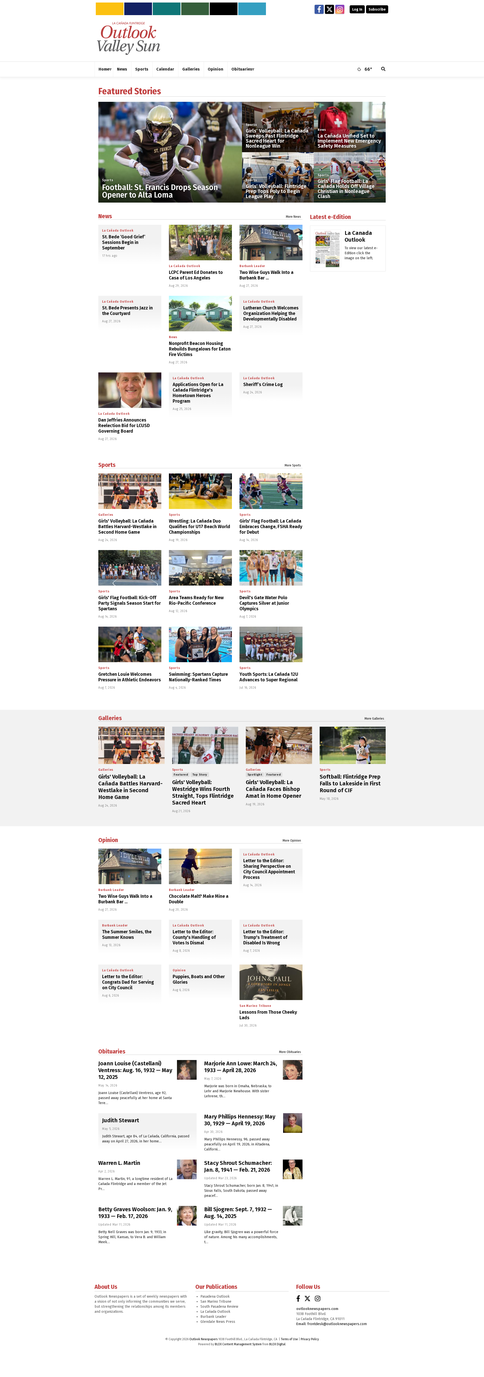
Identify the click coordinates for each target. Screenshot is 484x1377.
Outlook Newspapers (203, 1339)
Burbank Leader (252, 266)
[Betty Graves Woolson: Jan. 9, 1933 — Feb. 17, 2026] (187, 1216)
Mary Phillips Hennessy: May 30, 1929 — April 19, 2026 (239, 1120)
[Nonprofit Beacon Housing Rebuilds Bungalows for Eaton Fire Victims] (200, 313)
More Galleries (374, 718)
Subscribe (377, 9)
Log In (357, 9)
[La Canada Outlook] (327, 250)
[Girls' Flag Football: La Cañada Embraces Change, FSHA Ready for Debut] (270, 491)
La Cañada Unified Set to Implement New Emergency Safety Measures (349, 141)
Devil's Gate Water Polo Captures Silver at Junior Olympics (264, 603)
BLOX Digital (277, 1344)
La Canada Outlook (358, 236)
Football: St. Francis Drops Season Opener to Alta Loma (160, 191)
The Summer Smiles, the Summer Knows (127, 934)
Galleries (105, 515)
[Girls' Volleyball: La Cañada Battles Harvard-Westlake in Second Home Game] (129, 491)
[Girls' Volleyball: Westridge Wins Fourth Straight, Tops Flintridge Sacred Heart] (205, 745)
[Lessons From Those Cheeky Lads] (270, 982)
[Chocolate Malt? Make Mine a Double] (200, 866)
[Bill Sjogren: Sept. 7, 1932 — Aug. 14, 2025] (292, 1216)
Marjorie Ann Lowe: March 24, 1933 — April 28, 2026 (240, 1067)
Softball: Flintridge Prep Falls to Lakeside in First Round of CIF (350, 783)
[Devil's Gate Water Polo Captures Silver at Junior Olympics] (270, 568)
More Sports (293, 465)
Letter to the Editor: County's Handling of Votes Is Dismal (194, 937)
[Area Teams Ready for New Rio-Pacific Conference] (200, 568)
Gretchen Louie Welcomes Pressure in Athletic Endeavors (129, 677)
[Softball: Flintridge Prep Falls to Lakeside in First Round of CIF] (353, 745)
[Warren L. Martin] (187, 1169)
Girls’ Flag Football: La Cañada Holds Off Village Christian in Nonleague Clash (346, 188)
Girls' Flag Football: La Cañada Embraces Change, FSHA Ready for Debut (270, 526)
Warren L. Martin (119, 1163)
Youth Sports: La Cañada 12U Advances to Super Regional (268, 677)
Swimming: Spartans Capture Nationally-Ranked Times (198, 677)
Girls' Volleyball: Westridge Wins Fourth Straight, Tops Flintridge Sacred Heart (203, 792)
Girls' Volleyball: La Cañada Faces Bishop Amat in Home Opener (273, 789)
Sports (107, 180)
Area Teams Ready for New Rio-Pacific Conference (196, 600)
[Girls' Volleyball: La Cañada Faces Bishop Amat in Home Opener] (279, 745)
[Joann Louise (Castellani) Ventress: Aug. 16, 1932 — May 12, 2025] (187, 1070)
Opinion (108, 840)
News (322, 130)
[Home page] (129, 38)
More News (293, 216)
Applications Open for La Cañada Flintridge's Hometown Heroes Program (198, 393)
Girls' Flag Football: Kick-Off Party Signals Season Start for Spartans (129, 603)
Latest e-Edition (330, 216)
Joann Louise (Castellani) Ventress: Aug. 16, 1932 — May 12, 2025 (135, 1070)
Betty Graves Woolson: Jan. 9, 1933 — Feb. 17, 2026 (135, 1213)
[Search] (383, 69)
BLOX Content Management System (238, 1344)
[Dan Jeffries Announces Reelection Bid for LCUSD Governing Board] (129, 390)
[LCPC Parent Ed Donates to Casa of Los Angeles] (200, 242)
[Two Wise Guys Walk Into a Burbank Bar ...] (270, 242)
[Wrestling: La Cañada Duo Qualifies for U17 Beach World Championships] (200, 491)
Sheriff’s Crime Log (263, 384)
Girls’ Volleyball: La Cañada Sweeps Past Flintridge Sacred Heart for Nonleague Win (277, 138)
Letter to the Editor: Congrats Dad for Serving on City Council (128, 982)
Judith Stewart (120, 1120)
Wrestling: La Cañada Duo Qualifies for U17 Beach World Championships (199, 526)
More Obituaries (290, 1052)
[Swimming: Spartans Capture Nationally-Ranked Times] (200, 644)
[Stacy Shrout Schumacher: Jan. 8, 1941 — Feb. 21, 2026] (292, 1169)
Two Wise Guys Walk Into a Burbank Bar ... (266, 275)
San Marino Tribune (255, 1006)
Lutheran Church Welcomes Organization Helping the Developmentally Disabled (270, 313)
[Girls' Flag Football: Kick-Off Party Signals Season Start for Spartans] (129, 568)
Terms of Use (289, 1339)
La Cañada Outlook (118, 230)
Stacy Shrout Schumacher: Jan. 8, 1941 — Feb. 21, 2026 (238, 1166)
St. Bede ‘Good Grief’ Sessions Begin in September (123, 242)
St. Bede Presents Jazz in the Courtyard (127, 310)
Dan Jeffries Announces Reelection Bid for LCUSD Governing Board (124, 425)
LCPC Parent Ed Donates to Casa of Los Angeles (196, 275)
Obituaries (111, 1051)
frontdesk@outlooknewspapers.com (337, 1324)
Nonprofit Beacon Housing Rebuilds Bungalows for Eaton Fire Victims (200, 349)
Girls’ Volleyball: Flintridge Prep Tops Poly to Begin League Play (276, 191)
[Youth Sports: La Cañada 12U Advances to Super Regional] (270, 644)
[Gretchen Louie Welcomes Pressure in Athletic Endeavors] (129, 644)
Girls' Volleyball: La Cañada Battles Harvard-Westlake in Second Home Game (127, 526)
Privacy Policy (310, 1339)
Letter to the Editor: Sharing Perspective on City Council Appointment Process (269, 869)
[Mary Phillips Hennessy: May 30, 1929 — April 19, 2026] (292, 1123)
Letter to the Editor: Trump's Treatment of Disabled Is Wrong (265, 937)
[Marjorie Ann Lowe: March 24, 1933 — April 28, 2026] (292, 1070)
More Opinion (292, 840)
